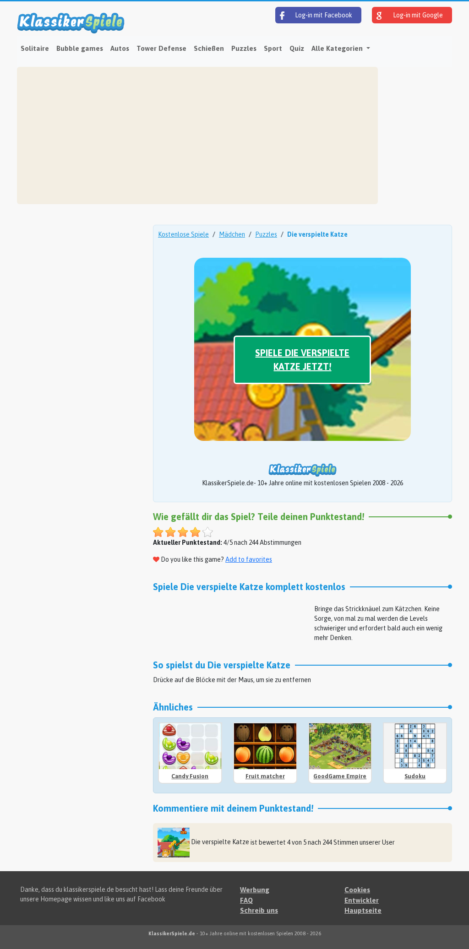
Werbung (254, 890)
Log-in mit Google (417, 15)
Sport (273, 48)
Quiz (296, 48)
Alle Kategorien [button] (338, 48)
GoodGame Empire (339, 776)
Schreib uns (259, 910)
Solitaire (35, 48)
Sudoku (414, 776)
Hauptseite (363, 910)
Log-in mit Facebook (323, 15)
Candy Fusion (189, 776)
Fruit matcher (265, 776)
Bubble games (79, 48)
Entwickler (361, 900)
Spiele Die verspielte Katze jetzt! (302, 359)
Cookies (357, 890)
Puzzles (243, 48)
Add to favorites (248, 559)
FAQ (246, 900)
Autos (119, 48)
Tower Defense (161, 48)
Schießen (209, 48)
